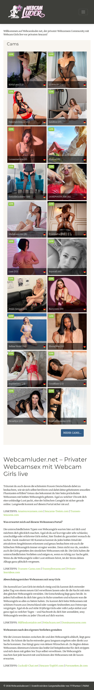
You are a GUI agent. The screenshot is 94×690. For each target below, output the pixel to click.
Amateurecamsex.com (30, 511)
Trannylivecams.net (53, 568)
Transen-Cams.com (29, 568)
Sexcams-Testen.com (56, 511)
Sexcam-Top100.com (51, 665)
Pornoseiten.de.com (76, 665)
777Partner (75, 686)
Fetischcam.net (51, 622)
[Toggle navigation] (83, 12)
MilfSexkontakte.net (29, 622)
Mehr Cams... (72, 432)
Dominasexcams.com (74, 622)
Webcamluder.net (20, 686)
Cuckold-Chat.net (28, 665)
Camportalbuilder (56, 686)
